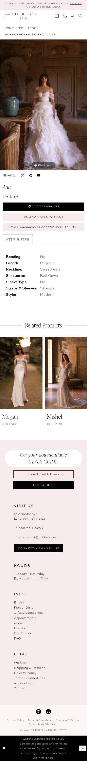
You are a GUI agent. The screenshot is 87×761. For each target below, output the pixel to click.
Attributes (18, 239)
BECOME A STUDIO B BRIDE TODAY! (54, 5)
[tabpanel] (43, 104)
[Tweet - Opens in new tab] (22, 175)
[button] (7, 16)
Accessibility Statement (43, 724)
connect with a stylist (38, 548)
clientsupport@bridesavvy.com (38, 537)
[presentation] (21, 373)
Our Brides (23, 633)
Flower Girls (23, 608)
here (51, 757)
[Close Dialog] (4, 748)
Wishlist (20, 663)
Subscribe (43, 485)
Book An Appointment (43, 217)
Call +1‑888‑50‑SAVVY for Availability (43, 227)
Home (9, 28)
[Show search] (72, 16)
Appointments (25, 618)
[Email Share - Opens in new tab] (38, 175)
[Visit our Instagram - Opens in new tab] (38, 711)
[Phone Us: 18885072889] (65, 16)
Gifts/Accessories (28, 613)
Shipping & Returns (29, 668)
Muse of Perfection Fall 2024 (29, 34)
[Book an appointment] (57, 16)
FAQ (17, 638)
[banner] (24, 16)
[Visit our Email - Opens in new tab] (48, 711)
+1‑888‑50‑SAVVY (29, 528)
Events (19, 628)
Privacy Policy (25, 673)
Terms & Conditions (29, 678)
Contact (20, 688)
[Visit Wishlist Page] (80, 16)
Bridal (19, 602)
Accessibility (24, 683)
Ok (82, 748)
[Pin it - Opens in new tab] (30, 175)
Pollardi (27, 28)
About (19, 623)
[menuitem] (7, 16)
